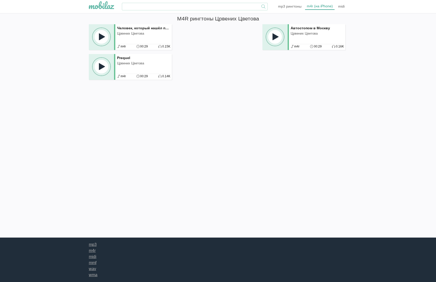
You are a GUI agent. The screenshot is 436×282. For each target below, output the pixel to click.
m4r (320, 6)
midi (341, 6)
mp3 (290, 6)
